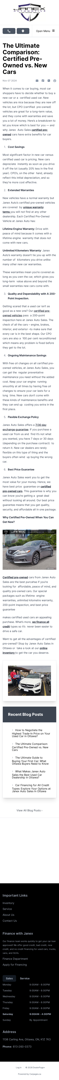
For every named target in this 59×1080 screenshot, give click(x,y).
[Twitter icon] (48, 80)
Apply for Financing (15, 964)
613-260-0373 (22, 1046)
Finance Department (15, 958)
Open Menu (44, 31)
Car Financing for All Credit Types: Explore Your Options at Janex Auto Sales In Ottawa (31, 788)
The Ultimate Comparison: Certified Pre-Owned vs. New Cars (30, 747)
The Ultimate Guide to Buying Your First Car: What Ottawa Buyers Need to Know (30, 760)
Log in (18, 1067)
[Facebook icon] (43, 80)
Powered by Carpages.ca (29, 1074)
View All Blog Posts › (29, 810)
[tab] (9, 978)
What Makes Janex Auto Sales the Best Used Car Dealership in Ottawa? (28, 774)
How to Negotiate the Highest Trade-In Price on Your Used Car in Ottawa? (31, 733)
